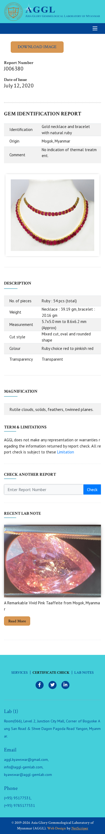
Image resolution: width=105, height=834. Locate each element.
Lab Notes (84, 672)
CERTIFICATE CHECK (51, 672)
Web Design (56, 828)
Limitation (65, 452)
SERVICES (19, 672)
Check (92, 489)
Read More (17, 621)
